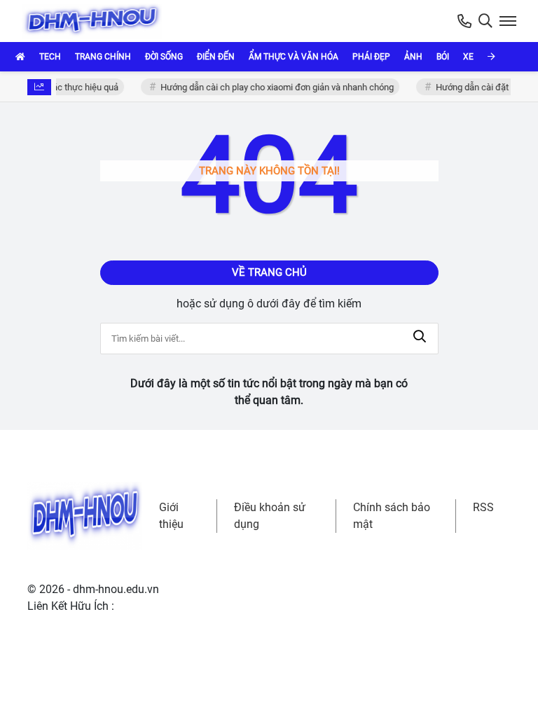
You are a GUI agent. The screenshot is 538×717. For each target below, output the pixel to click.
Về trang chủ (269, 272)
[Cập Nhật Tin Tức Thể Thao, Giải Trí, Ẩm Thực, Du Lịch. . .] (94, 21)
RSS (483, 507)
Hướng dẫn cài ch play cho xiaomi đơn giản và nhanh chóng (275, 87)
